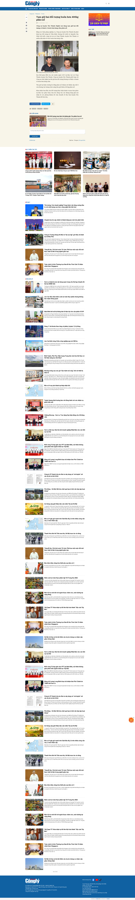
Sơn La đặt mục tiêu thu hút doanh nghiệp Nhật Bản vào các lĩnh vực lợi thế (64, 431)
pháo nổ (34, 108)
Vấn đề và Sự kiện (43, 8)
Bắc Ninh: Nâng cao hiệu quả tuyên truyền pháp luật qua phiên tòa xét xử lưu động (102, 33)
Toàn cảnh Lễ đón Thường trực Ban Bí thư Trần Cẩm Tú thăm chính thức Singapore (63, 265)
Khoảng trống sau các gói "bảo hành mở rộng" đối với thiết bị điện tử (63, 371)
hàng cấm (40, 108)
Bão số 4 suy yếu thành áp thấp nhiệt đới (57, 385)
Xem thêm (55, 871)
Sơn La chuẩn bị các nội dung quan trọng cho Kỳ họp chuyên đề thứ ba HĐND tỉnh (64, 283)
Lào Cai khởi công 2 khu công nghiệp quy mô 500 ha (60, 341)
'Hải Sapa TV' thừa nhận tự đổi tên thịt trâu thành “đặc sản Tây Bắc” (64, 608)
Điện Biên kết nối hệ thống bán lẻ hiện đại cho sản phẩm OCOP (64, 311)
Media (82, 8)
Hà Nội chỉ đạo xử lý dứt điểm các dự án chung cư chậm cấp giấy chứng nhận (63, 638)
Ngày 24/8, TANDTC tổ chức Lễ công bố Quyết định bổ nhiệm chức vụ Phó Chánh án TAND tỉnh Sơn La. (64, 464)
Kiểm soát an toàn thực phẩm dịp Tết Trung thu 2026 (61, 578)
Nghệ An (46, 108)
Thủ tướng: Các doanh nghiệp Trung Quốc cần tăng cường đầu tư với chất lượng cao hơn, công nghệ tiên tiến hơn (64, 206)
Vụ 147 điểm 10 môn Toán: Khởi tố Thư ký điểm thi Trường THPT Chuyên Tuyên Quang (38, 194)
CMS (98, 898)
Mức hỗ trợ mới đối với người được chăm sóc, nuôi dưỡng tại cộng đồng (63, 593)
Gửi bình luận (35, 136)
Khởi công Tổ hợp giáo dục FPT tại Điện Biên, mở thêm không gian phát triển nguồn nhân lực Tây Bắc (63, 445)
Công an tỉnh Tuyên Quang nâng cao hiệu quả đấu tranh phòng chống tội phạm (38, 171)
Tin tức (42, 13)
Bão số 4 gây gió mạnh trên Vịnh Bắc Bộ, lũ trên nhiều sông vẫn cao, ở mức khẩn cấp (64, 519)
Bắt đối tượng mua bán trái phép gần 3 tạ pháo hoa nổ (64, 116)
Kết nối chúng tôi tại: (86, 879)
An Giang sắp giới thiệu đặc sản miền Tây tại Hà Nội (60, 504)
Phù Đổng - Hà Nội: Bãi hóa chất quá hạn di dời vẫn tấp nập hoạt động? (64, 490)
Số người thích (82, 140)
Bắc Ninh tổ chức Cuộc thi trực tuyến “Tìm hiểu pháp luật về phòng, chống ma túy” (95, 171)
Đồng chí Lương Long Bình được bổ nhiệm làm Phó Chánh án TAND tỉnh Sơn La (63, 460)
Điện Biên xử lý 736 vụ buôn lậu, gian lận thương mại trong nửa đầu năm (66, 194)
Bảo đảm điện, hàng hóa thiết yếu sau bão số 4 (59, 563)
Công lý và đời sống (75, 8)
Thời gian (76, 140)
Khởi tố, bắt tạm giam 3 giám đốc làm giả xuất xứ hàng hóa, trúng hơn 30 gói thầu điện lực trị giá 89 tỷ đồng (96, 195)
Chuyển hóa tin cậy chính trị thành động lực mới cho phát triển (64, 220)
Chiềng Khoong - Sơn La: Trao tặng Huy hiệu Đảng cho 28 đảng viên (64, 416)
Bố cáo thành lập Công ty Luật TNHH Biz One (65, 170)
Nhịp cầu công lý (66, 8)
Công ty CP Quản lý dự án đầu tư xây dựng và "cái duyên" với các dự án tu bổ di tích (63, 475)
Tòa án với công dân (33, 8)
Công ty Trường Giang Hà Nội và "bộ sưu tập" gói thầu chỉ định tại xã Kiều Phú (64, 235)
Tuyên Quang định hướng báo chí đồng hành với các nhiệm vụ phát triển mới (63, 401)
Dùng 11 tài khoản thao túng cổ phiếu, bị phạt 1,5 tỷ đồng (62, 326)
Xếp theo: (71, 140)
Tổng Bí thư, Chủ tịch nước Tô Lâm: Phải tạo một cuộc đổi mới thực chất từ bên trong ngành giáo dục (64, 250)
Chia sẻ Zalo (46, 103)
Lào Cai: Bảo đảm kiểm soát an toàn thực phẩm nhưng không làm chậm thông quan (63, 297)
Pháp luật (38, 13)
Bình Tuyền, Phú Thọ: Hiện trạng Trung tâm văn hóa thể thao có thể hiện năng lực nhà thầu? (64, 357)
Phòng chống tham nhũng (54, 8)
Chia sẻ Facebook (36, 103)
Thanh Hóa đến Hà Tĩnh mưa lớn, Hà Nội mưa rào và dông (62, 533)
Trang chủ (32, 13)
